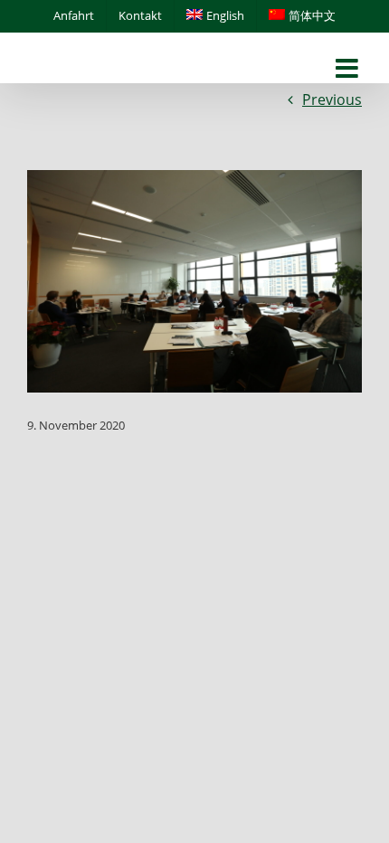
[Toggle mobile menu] (349, 69)
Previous (332, 99)
